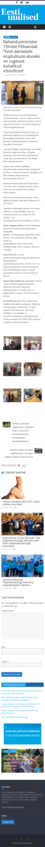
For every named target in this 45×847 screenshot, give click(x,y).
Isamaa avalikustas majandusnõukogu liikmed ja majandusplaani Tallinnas (18, 582)
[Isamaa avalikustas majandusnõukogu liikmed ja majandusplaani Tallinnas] (22, 556)
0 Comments (20, 75)
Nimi (4, 647)
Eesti (6, 37)
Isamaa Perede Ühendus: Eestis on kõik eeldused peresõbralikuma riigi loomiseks (20, 760)
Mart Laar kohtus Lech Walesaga (14, 717)
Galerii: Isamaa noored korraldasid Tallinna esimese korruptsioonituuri (19, 453)
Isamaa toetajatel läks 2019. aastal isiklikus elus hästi (21, 503)
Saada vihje (8, 822)
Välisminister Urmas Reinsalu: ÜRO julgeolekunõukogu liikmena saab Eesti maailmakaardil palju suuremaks (21, 542)
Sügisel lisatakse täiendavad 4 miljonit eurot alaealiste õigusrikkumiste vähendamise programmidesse (23, 432)
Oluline (13, 751)
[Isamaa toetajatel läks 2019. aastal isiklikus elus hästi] (22, 478)
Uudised (14, 37)
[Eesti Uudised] (4, 27)
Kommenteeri (8, 610)
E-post (5, 661)
